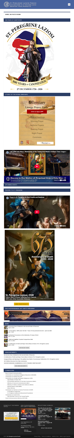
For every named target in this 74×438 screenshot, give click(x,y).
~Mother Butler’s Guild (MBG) (14, 386)
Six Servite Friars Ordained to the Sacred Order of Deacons (23, 326)
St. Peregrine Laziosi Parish (13, 436)
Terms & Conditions (46, 436)
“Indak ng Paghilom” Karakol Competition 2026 (20, 339)
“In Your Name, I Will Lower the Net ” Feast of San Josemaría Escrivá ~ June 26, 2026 (30, 330)
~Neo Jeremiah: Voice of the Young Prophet (18, 396)
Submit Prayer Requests (21, 304)
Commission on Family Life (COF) (13, 376)
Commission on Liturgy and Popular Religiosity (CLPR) (19, 378)
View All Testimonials (27, 430)
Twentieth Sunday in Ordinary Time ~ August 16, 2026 (45, 417)
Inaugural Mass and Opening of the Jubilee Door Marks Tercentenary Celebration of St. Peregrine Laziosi (31, 359)
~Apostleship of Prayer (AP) (14, 379)
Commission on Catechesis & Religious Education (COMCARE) (20, 375)
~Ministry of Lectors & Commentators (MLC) (18, 383)
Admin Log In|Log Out (65, 436)
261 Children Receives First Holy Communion (15, 361)
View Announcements (21, 366)
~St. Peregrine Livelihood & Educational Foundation (20, 393)
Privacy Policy (37, 436)
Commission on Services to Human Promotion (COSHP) (19, 390)
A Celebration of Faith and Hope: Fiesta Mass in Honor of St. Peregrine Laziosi (28, 343)
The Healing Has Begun (26, 425)
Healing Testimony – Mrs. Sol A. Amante (27, 427)
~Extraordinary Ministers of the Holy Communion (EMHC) (21, 381)
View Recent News (24, 347)
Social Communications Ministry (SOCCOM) (16, 398)
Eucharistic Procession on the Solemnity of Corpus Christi (23, 335)
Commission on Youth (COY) (12, 395)
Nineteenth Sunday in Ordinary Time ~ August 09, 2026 (45, 423)
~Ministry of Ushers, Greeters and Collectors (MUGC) (20, 384)
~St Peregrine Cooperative (13, 391)
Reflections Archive (46, 428)
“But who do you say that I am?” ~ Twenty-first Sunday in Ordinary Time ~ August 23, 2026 (45, 410)
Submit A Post (55, 436)
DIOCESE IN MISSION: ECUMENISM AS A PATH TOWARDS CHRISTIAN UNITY (22, 363)
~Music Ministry (11, 388)
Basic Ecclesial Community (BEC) (13, 373)
